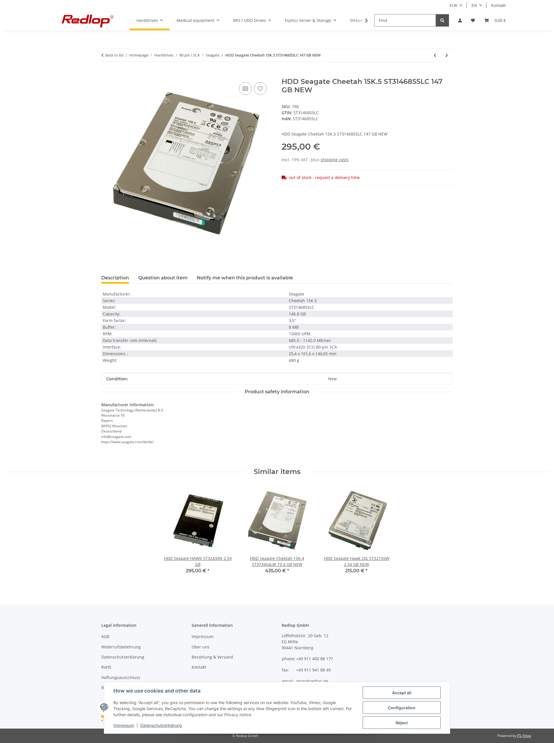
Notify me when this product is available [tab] (245, 278)
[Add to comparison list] (245, 88)
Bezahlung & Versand (212, 657)
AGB (105, 636)
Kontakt (498, 5)
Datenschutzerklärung (161, 725)
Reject (402, 722)
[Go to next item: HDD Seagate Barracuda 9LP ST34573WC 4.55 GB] (447, 55)
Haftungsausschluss (120, 677)
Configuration (401, 707)
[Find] (442, 20)
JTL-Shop (524, 735)
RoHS (106, 667)
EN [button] (474, 5)
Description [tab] (115, 278)
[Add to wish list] (260, 88)
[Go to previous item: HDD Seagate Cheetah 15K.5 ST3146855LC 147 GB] (435, 55)
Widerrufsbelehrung (121, 647)
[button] (460, 20)
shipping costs (335, 159)
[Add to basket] (106, 74)
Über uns (200, 647)
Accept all (401, 692)
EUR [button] (453, 5)
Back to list (114, 55)
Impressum (123, 725)
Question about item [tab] (163, 278)
